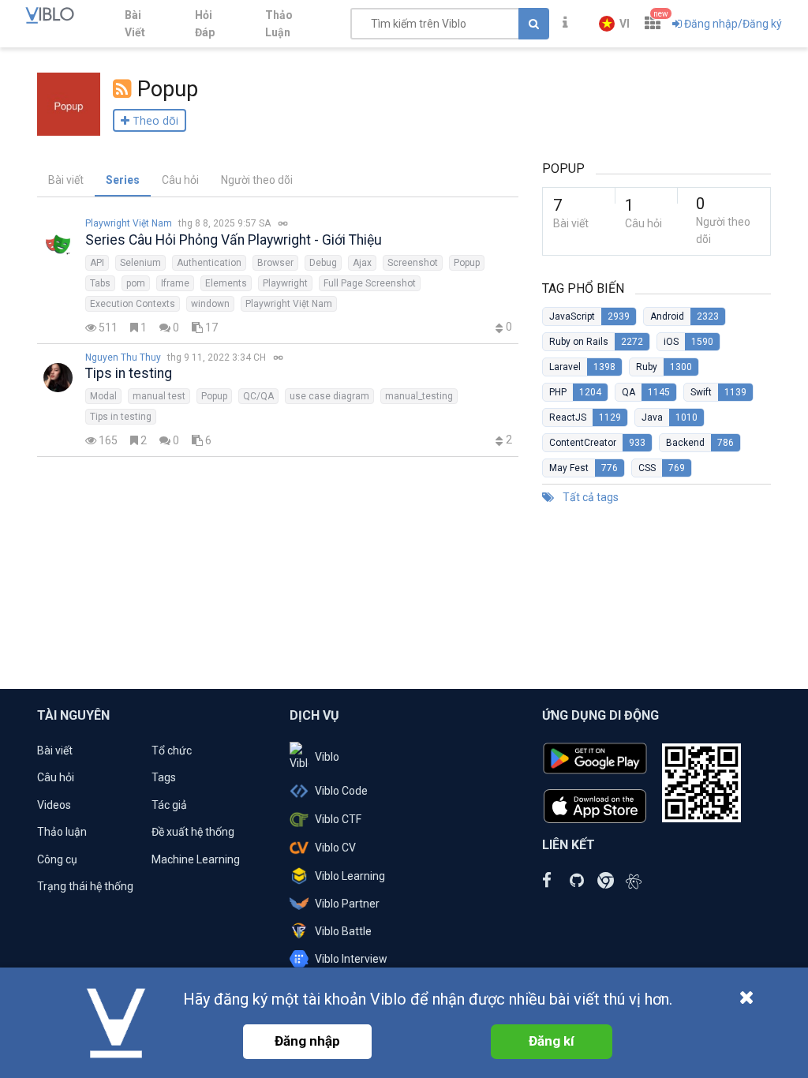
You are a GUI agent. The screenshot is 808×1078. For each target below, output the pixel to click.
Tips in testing (128, 373)
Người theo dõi (257, 180)
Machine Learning (196, 859)
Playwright (285, 283)
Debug (323, 262)
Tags (164, 777)
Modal (103, 396)
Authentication (209, 262)
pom (135, 283)
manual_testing (419, 396)
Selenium (140, 262)
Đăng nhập (307, 1041)
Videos (54, 805)
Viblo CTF (338, 819)
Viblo (327, 756)
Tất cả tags (589, 497)
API (97, 262)
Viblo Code (341, 790)
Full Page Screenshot (370, 283)
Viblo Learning (350, 876)
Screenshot (412, 262)
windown (210, 303)
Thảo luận (62, 831)
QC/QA (258, 396)
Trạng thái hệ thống (85, 886)
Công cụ (57, 859)
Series (123, 180)
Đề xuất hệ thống (193, 831)
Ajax (362, 262)
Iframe (175, 283)
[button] (614, 23)
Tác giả (169, 805)
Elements (226, 283)
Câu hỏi (180, 180)
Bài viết (66, 180)
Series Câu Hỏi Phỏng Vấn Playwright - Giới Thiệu (233, 240)
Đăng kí (551, 1041)
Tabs (100, 283)
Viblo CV (335, 847)
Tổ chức (172, 750)
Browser (275, 262)
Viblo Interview (351, 959)
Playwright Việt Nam (128, 223)
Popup (467, 262)
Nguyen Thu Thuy (123, 357)
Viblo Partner (347, 903)
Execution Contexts (132, 303)
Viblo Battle (343, 931)
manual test (159, 396)
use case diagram (329, 396)
